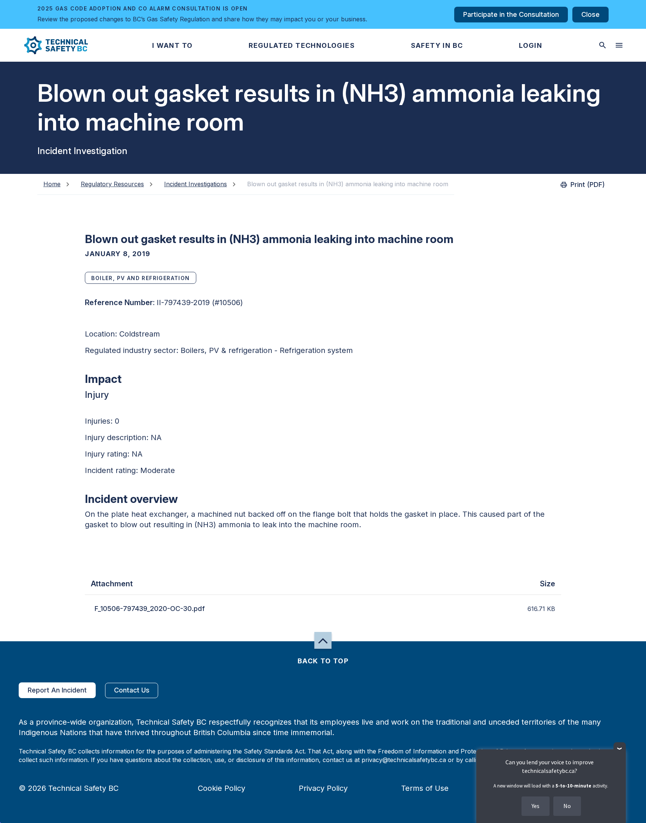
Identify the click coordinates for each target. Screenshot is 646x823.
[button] (50, 45)
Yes (535, 806)
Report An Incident (57, 690)
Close (590, 14)
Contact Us (132, 690)
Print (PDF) (587, 184)
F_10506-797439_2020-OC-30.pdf (150, 608)
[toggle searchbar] (602, 45)
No (567, 806)
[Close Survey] (619, 748)
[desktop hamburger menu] (619, 45)
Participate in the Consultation (511, 14)
